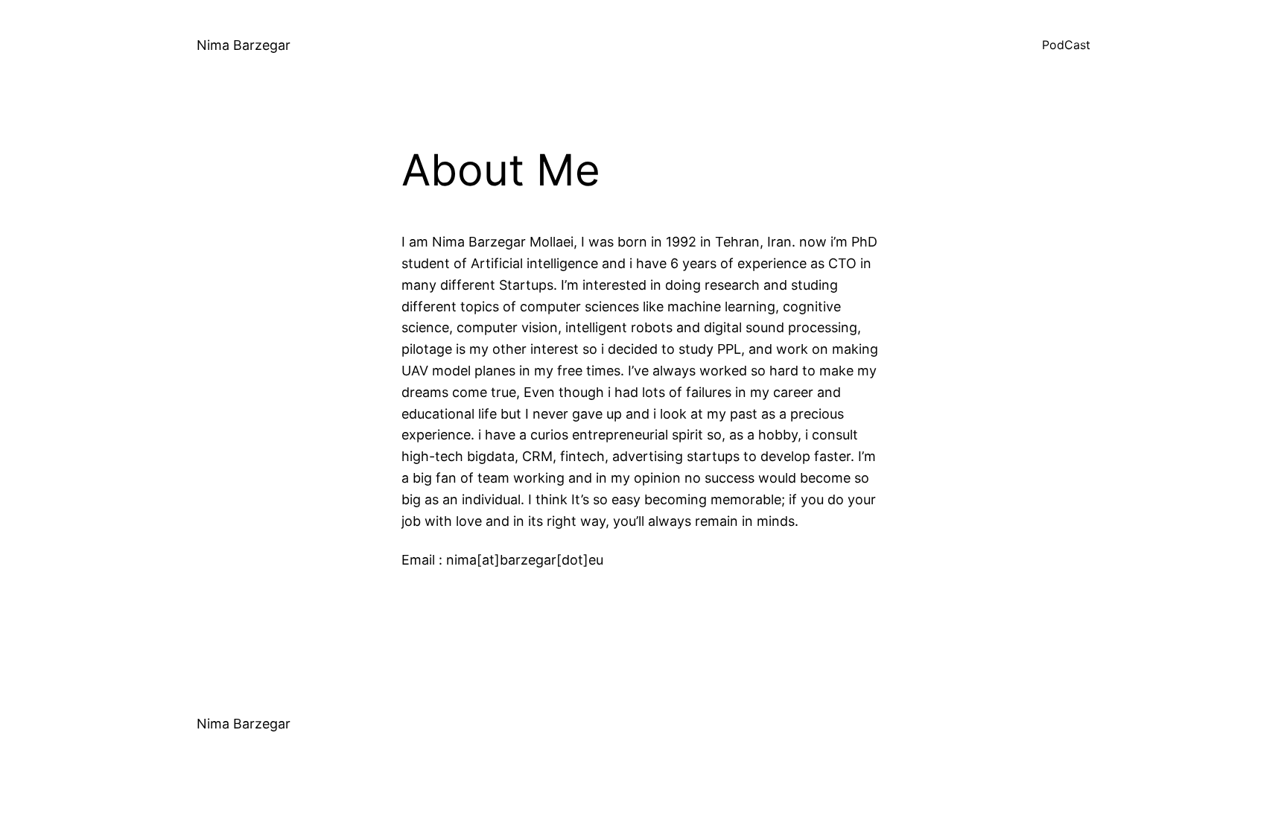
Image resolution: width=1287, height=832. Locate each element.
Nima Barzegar (243, 45)
